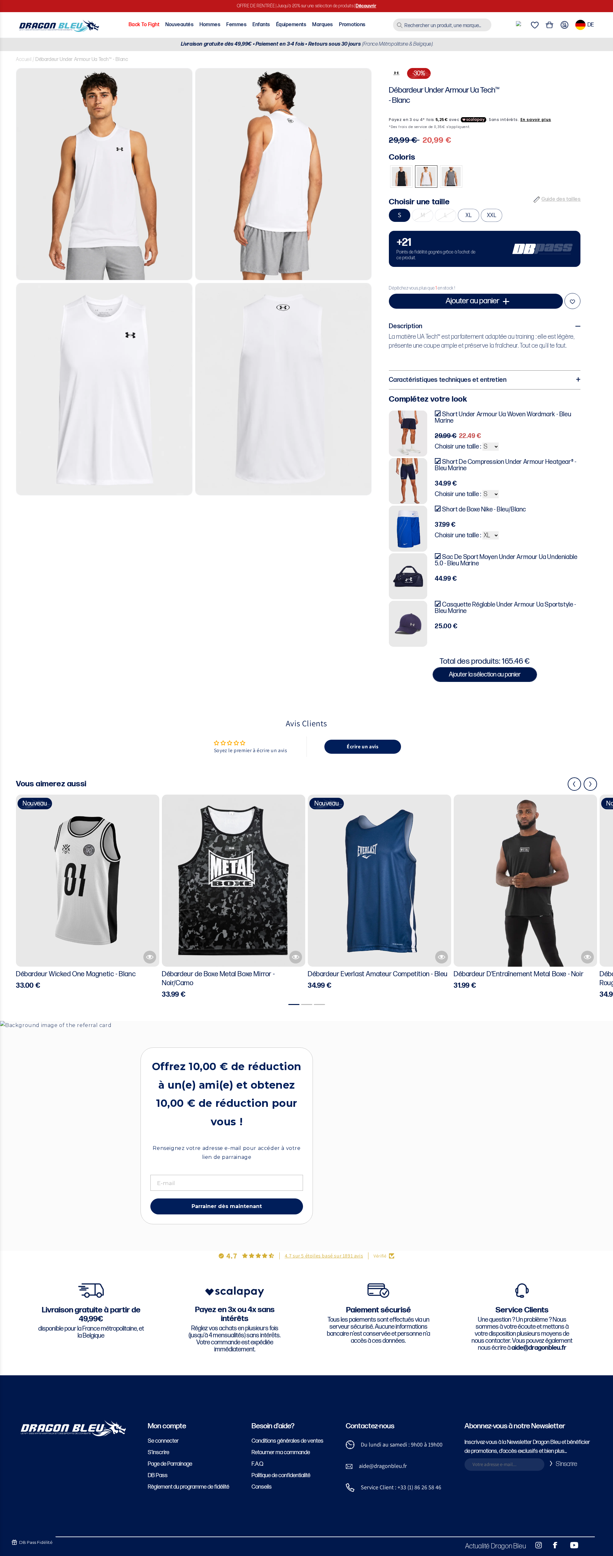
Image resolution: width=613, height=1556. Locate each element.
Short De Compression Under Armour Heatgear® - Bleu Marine (505, 465)
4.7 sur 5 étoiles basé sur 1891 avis (324, 1255)
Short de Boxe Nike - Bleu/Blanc (484, 509)
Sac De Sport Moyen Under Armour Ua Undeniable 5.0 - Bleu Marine (506, 560)
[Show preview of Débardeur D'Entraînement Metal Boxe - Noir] (587, 957)
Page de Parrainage (170, 1464)
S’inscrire (158, 1452)
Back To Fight (144, 25)
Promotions (352, 25)
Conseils (262, 1487)
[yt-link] (570, 1545)
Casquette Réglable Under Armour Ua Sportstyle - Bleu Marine (505, 608)
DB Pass (158, 1475)
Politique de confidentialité (281, 1475)
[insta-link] (535, 1545)
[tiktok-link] (587, 1545)
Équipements (291, 25)
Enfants (261, 25)
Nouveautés (179, 25)
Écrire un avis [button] (362, 746)
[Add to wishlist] (572, 301)
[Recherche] (400, 25)
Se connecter (163, 1441)
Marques (322, 25)
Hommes (210, 25)
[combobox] (442, 25)
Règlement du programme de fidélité (188, 1487)
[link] (484, 249)
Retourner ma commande (281, 1452)
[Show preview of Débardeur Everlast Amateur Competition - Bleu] (441, 957)
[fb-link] (553, 1545)
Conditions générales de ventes (287, 1441)
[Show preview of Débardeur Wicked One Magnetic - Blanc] (149, 957)
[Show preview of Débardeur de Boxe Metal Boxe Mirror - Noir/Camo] (295, 957)
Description (405, 326)
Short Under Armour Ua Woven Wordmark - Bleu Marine (503, 418)
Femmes (236, 25)
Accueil (23, 60)
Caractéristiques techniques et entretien (447, 380)
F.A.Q (257, 1464)
